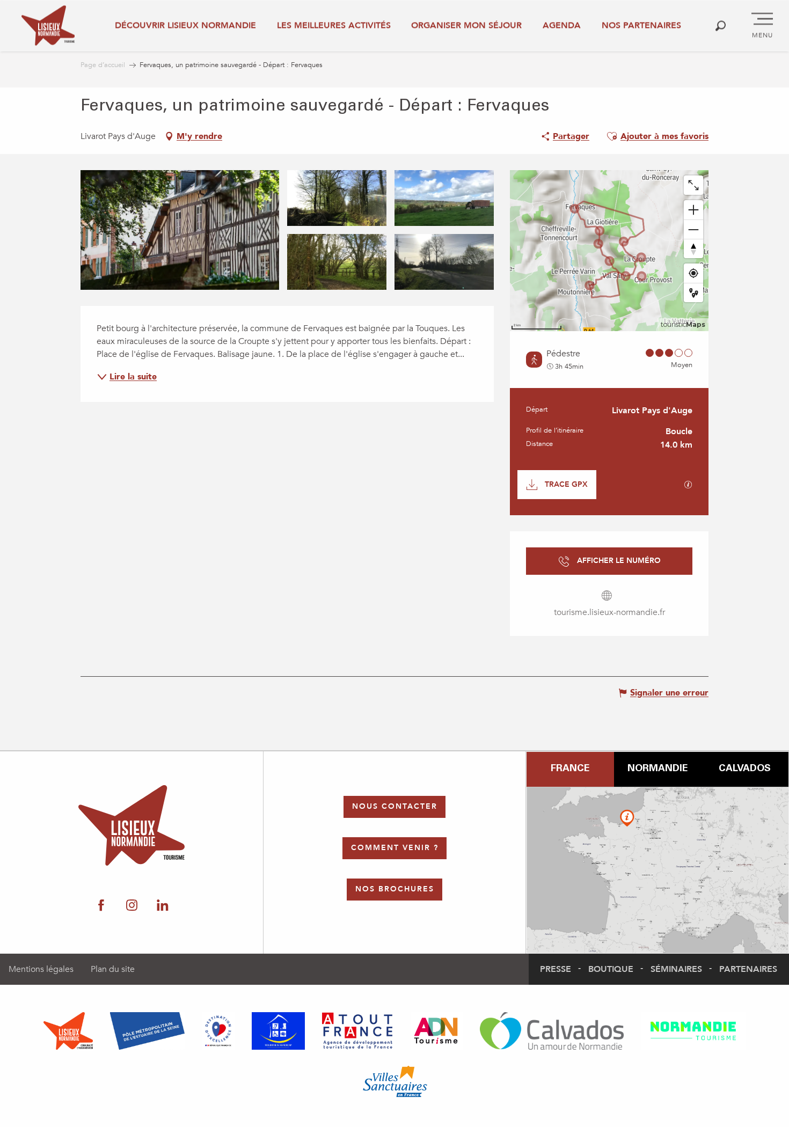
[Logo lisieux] (131, 825)
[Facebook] (101, 905)
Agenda (562, 25)
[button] (720, 25)
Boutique (610, 969)
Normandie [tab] (657, 769)
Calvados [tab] (745, 769)
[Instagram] (131, 905)
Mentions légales (41, 969)
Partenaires (748, 969)
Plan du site (113, 969)
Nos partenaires (641, 25)
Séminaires (676, 969)
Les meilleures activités (334, 25)
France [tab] (570, 769)
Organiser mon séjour (466, 25)
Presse (555, 969)
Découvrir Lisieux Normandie (185, 25)
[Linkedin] (162, 905)
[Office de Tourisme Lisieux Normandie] (48, 25)
